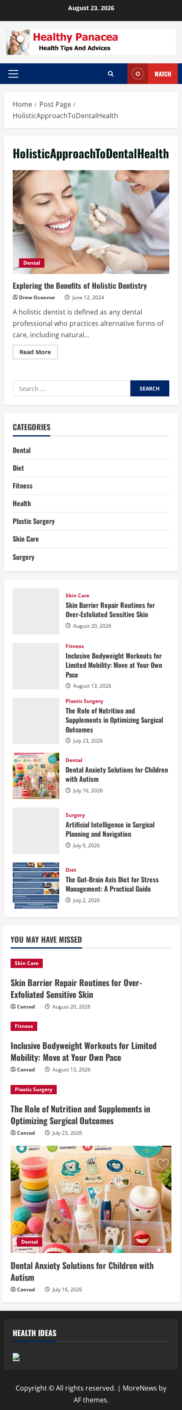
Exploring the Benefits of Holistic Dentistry (91, 222)
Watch (162, 73)
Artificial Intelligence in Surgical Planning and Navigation (36, 831)
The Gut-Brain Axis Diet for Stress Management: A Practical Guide (36, 885)
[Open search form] (110, 73)
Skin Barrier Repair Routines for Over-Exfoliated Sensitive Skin (36, 611)
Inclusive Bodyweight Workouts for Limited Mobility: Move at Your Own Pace (36, 666)
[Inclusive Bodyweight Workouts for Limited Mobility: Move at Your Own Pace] (91, 1026)
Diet (18, 468)
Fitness (23, 485)
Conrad (26, 1006)
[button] (13, 74)
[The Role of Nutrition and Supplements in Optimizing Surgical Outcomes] (91, 1089)
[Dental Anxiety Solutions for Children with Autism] (91, 1199)
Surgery (23, 557)
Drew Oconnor (37, 297)
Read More (38, 353)
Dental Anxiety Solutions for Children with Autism (36, 776)
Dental (31, 262)
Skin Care (26, 539)
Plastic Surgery (34, 521)
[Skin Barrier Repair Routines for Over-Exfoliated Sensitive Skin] (91, 963)
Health (22, 503)
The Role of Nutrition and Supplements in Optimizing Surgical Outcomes (36, 721)
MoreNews (140, 1388)
